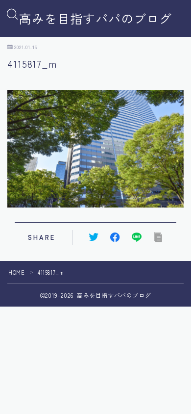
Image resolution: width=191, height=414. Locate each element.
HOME (16, 272)
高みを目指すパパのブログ (95, 19)
